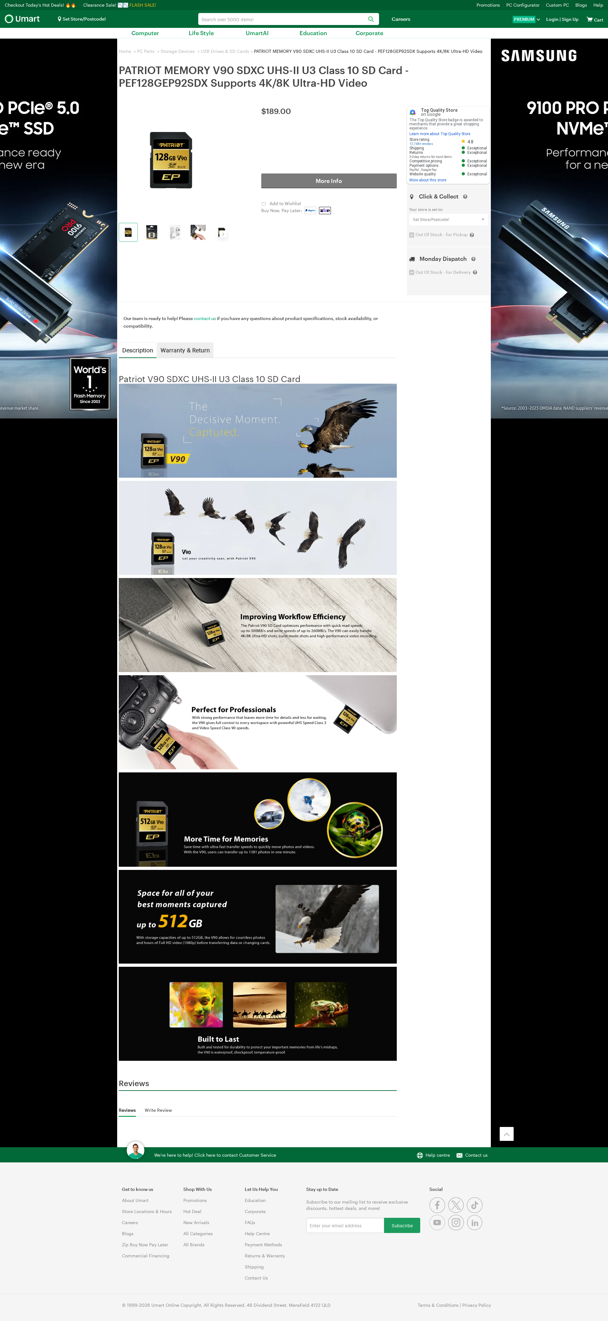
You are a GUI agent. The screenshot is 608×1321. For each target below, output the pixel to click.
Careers (401, 19)
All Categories (198, 1233)
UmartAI (257, 32)
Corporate (369, 32)
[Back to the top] (507, 1134)
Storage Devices (178, 51)
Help (598, 5)
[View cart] (589, 19)
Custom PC (557, 5)
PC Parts (146, 51)
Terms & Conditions (438, 1305)
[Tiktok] (475, 1211)
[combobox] (288, 19)
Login (552, 19)
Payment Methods (263, 1244)
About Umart (135, 1200)
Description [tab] (137, 350)
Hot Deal (192, 1211)
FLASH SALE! (143, 5)
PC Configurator (523, 5)
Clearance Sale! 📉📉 (105, 5)
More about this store (427, 180)
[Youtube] (438, 1228)
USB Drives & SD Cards (225, 51)
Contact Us (256, 1277)
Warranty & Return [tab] (185, 350)
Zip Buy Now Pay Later (145, 1244)
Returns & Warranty (265, 1255)
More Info (329, 180)
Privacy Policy (476, 1305)
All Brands (194, 1244)
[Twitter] (457, 1211)
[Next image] (222, 233)
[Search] (371, 19)
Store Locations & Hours (147, 1211)
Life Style (201, 32)
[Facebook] (438, 1211)
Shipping (254, 1266)
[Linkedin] (475, 1228)
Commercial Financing (145, 1255)
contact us (205, 318)
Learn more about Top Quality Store (439, 134)
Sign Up (570, 19)
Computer (145, 32)
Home (125, 51)
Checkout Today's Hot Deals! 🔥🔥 (41, 5)
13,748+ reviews (421, 144)
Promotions (488, 5)
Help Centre (257, 1233)
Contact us (476, 1155)
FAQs (250, 1222)
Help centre (438, 1155)
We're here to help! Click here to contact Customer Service (215, 1155)
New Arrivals (196, 1222)
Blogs (581, 5)
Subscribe (402, 1225)
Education (313, 32)
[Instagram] (457, 1228)
